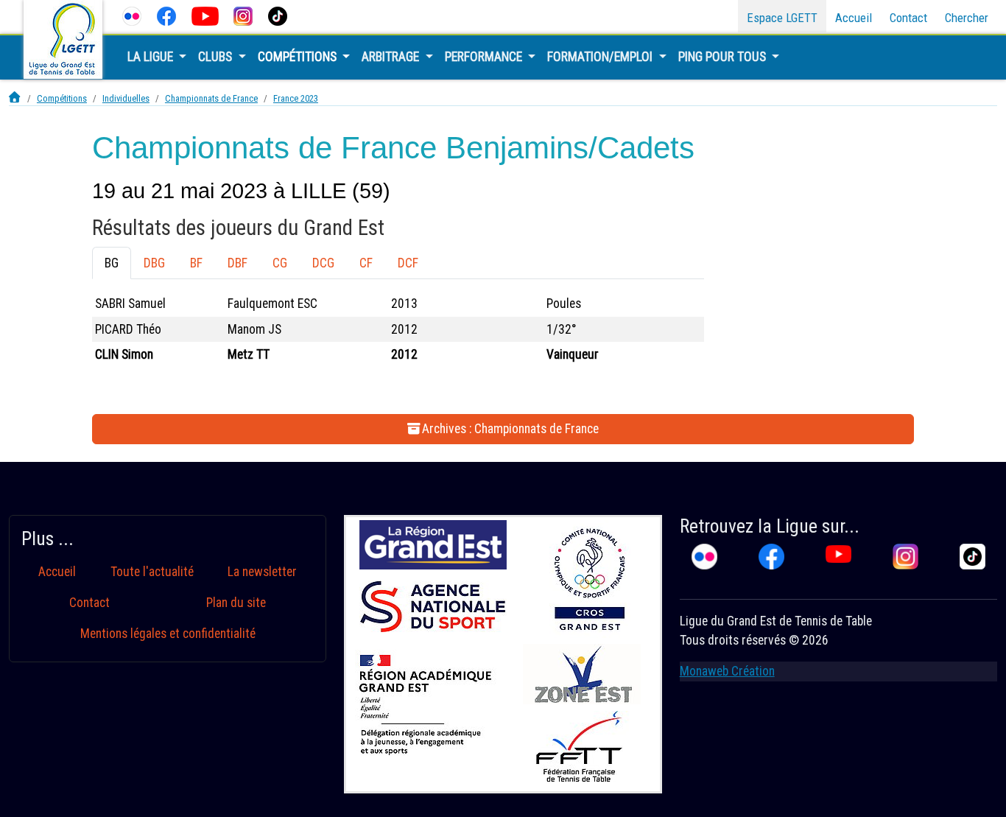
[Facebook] (167, 16)
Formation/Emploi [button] (601, 56)
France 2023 (295, 98)
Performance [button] (485, 56)
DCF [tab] (408, 263)
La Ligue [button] (151, 56)
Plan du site (236, 602)
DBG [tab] (154, 263)
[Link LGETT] (15, 98)
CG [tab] (279, 263)
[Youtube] (204, 16)
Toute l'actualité (152, 571)
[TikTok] (278, 16)
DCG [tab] (323, 263)
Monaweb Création (727, 671)
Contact (908, 17)
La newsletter (262, 571)
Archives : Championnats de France (510, 428)
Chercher (966, 17)
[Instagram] (243, 16)
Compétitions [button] (299, 56)
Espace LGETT (782, 17)
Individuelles (126, 98)
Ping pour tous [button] (723, 56)
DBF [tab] (237, 263)
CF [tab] (366, 263)
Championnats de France (211, 98)
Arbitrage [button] (392, 56)
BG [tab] (112, 263)
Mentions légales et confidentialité (168, 633)
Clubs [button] (216, 56)
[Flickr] (132, 16)
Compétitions (62, 98)
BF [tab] (196, 263)
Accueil (853, 17)
